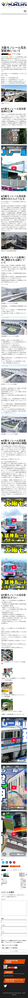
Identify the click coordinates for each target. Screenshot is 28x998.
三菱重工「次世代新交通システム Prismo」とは (12, 714)
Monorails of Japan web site (15, 993)
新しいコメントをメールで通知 (10, 945)
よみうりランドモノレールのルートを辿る (11, 711)
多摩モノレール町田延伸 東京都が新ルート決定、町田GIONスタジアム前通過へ (23, 884)
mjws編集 (17, 54)
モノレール (9, 870)
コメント (3, 899)
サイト (2, 932)
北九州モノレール (17, 870)
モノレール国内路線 (15, 866)
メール (3, 925)
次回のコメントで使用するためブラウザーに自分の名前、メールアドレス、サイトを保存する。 (13, 941)
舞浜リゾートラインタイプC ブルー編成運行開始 (4, 881)
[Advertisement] (14, 28)
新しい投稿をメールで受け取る (10, 948)
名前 (2, 918)
